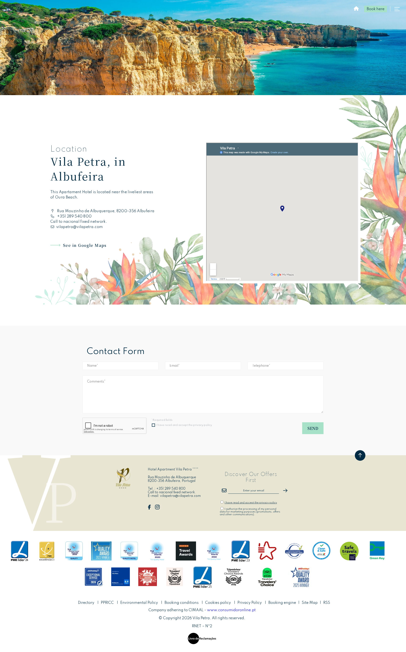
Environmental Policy (139, 603)
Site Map (310, 603)
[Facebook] (149, 508)
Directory (86, 603)
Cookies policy (218, 603)
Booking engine (282, 603)
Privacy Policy (249, 603)
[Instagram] (157, 508)
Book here (375, 9)
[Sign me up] (285, 490)
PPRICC (108, 603)
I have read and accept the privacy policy (184, 425)
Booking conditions (182, 603)
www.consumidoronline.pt (231, 610)
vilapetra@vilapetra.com (79, 227)
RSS (326, 603)
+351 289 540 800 (74, 216)
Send (312, 428)
